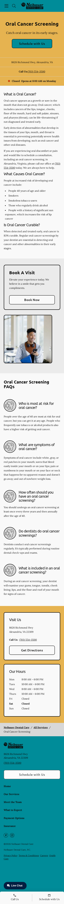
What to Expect (13, 810)
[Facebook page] (6, 835)
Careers (44, 855)
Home (7, 786)
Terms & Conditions (29, 855)
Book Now (32, 300)
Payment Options (14, 818)
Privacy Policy (10, 855)
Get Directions (32, 650)
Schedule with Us (32, 44)
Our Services (11, 794)
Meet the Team (13, 802)
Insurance (10, 826)
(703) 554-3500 (36, 71)
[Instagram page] (12, 835)
